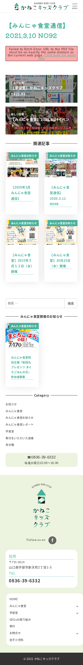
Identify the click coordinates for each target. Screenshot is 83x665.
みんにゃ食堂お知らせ (20, 418)
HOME (14, 599)
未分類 (10, 445)
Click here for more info (56, 56)
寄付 (12, 626)
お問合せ (15, 633)
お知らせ (11, 404)
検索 (71, 303)
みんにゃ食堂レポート (20, 425)
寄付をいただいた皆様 (20, 438)
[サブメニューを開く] (77, 606)
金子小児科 (17, 640)
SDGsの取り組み (20, 620)
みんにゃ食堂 (14, 411)
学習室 (10, 431)
